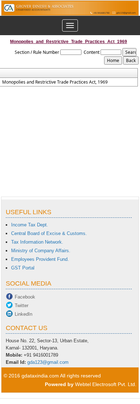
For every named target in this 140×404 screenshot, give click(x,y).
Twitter (21, 305)
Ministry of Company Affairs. (40, 250)
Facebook (25, 297)
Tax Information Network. (37, 242)
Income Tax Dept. (29, 224)
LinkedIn (23, 314)
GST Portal (22, 268)
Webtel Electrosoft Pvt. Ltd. (105, 384)
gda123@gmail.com (48, 362)
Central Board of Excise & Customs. (49, 233)
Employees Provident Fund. (40, 259)
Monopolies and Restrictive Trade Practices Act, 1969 (55, 82)
